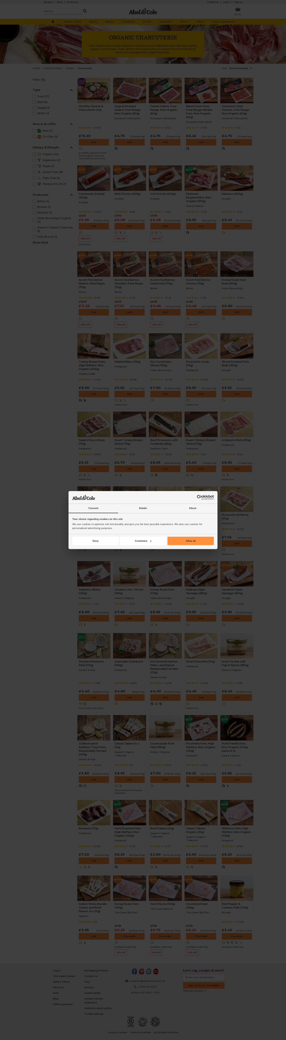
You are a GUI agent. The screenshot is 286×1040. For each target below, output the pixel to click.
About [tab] (192, 508)
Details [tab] (143, 508)
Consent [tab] (93, 508)
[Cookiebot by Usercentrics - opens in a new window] (199, 497)
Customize (141, 540)
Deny (95, 540)
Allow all (191, 540)
